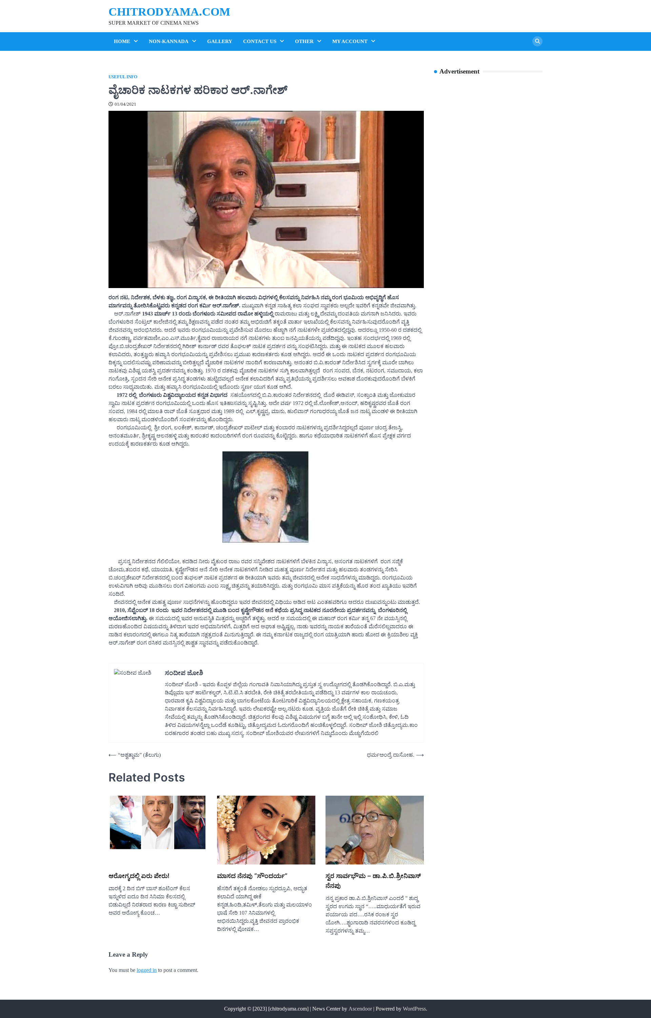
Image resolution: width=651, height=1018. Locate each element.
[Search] (537, 41)
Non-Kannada (169, 41)
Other (304, 41)
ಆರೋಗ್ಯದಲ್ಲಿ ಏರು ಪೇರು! (139, 876)
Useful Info (122, 77)
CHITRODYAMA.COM (169, 11)
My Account (350, 41)
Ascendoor (360, 1009)
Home (122, 41)
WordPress (414, 1009)
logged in (147, 970)
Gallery (219, 41)
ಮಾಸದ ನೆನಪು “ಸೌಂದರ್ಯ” (252, 876)
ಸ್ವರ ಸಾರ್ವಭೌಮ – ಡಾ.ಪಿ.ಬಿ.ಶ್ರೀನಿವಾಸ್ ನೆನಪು (373, 881)
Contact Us (259, 41)
